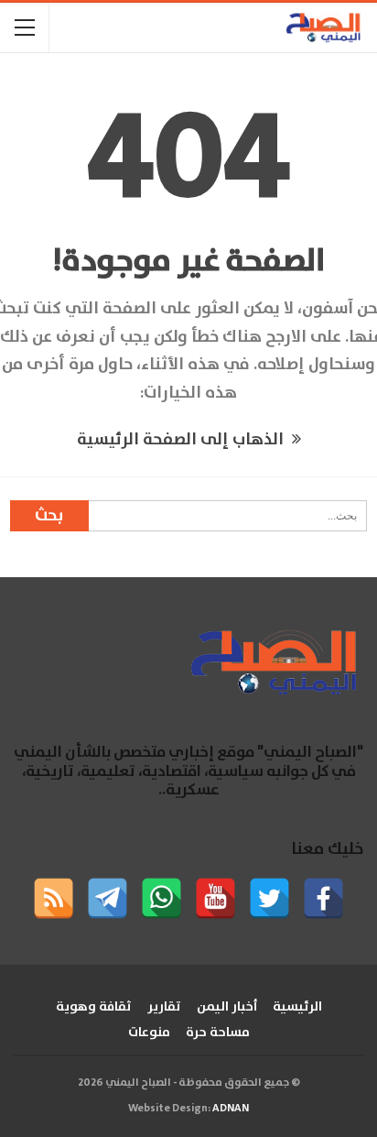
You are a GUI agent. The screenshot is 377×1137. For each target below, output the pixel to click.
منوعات (149, 1032)
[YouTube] (215, 898)
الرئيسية (297, 1007)
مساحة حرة (218, 1032)
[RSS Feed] (53, 898)
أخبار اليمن (227, 1007)
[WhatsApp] (161, 898)
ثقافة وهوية (94, 1007)
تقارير (164, 1007)
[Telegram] (107, 898)
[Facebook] (323, 898)
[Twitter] (269, 898)
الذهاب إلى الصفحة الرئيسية (182, 440)
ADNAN (230, 1108)
